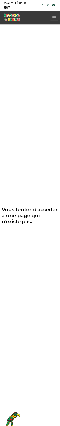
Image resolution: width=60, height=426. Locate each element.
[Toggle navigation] (54, 18)
